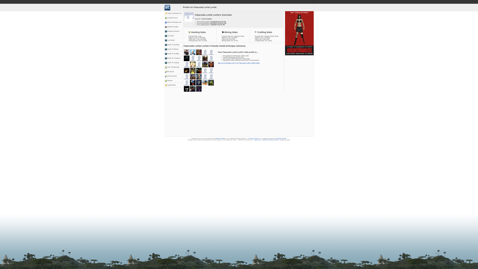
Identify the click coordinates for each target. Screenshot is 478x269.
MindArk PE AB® (220, 138)
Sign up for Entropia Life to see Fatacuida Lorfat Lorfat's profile (239, 63)
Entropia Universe (254, 138)
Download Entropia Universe (270, 139)
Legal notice (257, 139)
